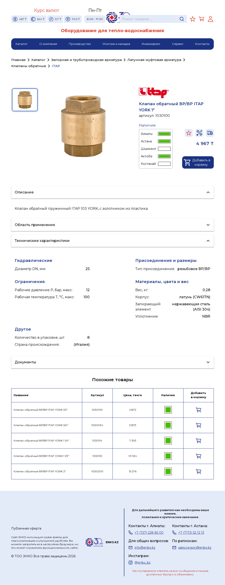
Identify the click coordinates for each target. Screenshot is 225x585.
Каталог (22, 44)
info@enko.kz (144, 548)
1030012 (97, 409)
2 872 (132, 409)
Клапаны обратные (28, 66)
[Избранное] (193, 19)
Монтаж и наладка (116, 44)
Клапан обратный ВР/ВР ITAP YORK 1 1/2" (41, 456)
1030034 (97, 425)
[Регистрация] (210, 19)
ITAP (56, 66)
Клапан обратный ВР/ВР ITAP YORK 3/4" (41, 425)
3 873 (132, 425)
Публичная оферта (26, 528)
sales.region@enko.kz (194, 548)
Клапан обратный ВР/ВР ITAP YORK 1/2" (41, 409)
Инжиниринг (151, 44)
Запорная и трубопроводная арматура (86, 60)
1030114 (97, 440)
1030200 (97, 471)
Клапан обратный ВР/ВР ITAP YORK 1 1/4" (41, 440)
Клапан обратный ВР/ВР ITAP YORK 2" (40, 471)
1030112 (97, 456)
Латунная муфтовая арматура (154, 60)
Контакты (202, 44)
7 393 (132, 440)
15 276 (132, 471)
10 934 (133, 456)
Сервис (177, 44)
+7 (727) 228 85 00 (148, 533)
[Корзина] (201, 19)
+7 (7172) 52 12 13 (191, 533)
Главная (18, 60)
